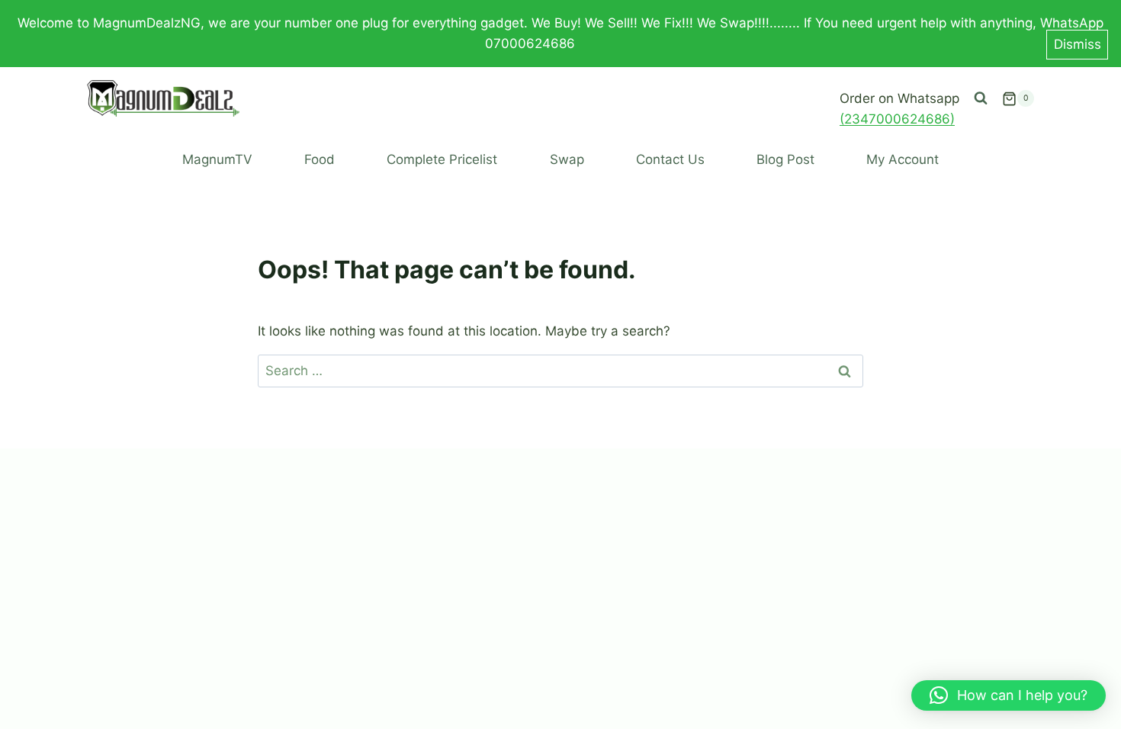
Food (319, 159)
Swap (567, 159)
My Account (902, 159)
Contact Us (670, 159)
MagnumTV (217, 159)
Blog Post (785, 159)
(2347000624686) (897, 119)
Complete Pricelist (442, 159)
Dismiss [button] (1077, 44)
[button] (1008, 695)
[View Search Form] (980, 98)
